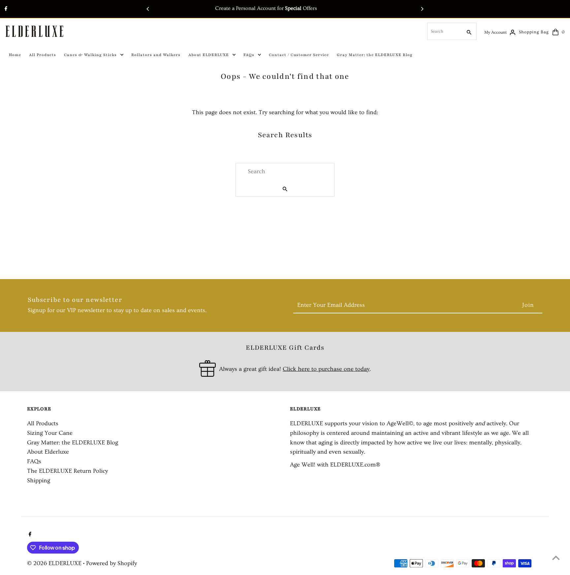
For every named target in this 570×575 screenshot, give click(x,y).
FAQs (34, 461)
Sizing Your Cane (50, 433)
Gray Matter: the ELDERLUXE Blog (72, 442)
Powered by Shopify (111, 563)
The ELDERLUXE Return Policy (67, 470)
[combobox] (444, 31)
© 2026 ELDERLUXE (55, 563)
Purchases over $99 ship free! (300, 8)
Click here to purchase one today (326, 369)
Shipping (38, 480)
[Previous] (148, 9)
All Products (42, 423)
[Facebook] (5, 9)
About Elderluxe (48, 451)
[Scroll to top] (556, 557)
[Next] (422, 9)
